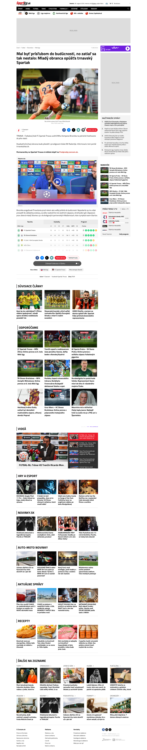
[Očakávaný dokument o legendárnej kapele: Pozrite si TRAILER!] (26, 524)
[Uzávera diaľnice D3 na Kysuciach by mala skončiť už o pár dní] (26, 558)
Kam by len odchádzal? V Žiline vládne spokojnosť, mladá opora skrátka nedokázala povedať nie (29, 314)
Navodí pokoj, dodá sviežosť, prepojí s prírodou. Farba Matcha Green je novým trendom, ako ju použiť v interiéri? (26, 717)
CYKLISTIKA (53, 8)
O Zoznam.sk (20, 729)
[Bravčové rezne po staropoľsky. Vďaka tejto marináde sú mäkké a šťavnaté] (26, 632)
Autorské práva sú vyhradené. (111, 736)
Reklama (48, 729)
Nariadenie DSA (21, 746)
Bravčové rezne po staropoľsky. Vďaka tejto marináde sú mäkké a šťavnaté (25, 644)
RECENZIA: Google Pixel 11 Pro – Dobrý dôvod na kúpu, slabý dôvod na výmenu (25, 499)
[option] (27, 694)
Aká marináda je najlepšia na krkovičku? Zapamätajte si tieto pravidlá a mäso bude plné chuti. (67, 645)
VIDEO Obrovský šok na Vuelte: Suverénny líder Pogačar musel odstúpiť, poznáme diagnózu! (114, 137)
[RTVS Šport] (104, 213)
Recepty (24, 621)
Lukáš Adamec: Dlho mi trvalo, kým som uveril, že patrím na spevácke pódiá (96, 687)
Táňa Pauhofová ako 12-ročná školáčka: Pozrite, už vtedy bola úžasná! (88, 535)
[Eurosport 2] (104, 221)
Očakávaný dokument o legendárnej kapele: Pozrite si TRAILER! (25, 535)
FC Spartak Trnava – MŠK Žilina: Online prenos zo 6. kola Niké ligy (120, 186)
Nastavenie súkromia (22, 738)
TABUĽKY (94, 8)
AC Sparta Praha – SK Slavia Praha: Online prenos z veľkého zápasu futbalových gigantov (120, 178)
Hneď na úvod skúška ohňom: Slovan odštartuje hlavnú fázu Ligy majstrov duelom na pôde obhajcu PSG (116, 130)
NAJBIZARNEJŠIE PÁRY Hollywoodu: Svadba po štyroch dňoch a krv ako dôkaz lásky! (67, 536)
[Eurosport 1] (104, 217)
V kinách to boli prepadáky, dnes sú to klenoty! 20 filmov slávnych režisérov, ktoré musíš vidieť (46, 500)
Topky (18, 666)
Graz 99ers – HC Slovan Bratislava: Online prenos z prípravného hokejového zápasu (120, 201)
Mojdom (19, 696)
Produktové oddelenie (80, 733)
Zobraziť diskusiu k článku (62, 263)
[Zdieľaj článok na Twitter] (73, 130)
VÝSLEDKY (84, 8)
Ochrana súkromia (21, 735)
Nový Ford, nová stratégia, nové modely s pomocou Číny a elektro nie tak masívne (67, 571)
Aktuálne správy (30, 584)
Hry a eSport (27, 476)
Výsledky (57, 222)
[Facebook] (103, 730)
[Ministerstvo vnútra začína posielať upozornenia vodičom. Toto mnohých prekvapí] (88, 558)
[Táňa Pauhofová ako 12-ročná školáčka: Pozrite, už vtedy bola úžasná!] (88, 524)
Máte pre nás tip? (79, 743)
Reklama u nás (49, 733)
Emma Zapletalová (95, 13)
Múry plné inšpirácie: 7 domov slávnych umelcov (119, 716)
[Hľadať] (128, 9)
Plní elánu (114, 666)
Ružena (94, 3)
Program (84, 222)
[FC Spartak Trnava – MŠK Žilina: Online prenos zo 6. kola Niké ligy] (104, 186)
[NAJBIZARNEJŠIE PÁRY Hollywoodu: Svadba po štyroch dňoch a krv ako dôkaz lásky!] (67, 524)
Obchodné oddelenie (79, 735)
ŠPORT (20, 8)
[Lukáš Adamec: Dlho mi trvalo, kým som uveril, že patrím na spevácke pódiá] (97, 675)
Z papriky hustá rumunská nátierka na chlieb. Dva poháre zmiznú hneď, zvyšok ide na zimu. (88, 644)
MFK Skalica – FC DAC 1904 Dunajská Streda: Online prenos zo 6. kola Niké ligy (120, 193)
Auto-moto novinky (33, 547)
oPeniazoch (44, 666)
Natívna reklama (50, 746)
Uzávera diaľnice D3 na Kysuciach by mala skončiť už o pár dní (24, 570)
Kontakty (77, 729)
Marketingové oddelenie (81, 741)
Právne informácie (21, 733)
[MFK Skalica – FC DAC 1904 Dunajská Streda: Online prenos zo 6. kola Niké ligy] (104, 193)
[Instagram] (106, 730)
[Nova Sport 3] (104, 226)
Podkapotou (68, 696)
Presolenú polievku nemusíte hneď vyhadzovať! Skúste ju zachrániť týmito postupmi (73, 687)
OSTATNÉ (74, 8)
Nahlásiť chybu (73, 258)
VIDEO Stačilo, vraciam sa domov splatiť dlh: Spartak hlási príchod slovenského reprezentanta (83, 314)
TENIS (44, 8)
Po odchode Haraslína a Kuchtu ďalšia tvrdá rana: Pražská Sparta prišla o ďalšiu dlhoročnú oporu (116, 144)
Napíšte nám (20, 743)
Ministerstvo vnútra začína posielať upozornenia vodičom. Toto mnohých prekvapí (87, 571)
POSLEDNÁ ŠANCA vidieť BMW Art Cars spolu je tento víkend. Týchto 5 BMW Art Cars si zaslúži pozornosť (46, 572)
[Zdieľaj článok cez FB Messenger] (69, 130)
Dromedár (114, 696)
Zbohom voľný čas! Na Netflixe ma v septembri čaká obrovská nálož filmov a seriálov (87, 499)
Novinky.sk (26, 512)
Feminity (90, 696)
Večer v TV (125, 209)
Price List (47, 743)
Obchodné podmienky (51, 738)
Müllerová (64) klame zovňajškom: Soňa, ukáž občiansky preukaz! (46, 535)
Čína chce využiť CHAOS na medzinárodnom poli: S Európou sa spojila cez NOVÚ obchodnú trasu (25, 607)
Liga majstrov (45, 13)
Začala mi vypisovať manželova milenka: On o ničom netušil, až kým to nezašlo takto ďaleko (96, 717)
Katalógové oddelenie (80, 738)
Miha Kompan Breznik (75, 270)
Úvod (18, 48)
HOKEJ (28, 8)
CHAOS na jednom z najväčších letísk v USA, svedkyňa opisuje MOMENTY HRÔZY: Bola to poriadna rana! (46, 608)
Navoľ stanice (107, 234)
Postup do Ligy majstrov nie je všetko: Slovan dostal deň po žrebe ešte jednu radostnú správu (116, 152)
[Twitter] (110, 730)
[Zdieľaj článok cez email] (78, 130)
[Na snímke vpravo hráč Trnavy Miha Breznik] (57, 93)
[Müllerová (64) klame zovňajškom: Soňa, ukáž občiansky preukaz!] (46, 524)
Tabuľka (30, 222)
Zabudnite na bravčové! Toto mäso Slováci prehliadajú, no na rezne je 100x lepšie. (46, 644)
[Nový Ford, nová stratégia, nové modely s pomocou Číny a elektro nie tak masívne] (67, 558)
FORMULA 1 (64, 8)
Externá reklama (50, 735)
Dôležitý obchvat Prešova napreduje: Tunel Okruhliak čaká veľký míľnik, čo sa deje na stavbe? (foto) (50, 687)
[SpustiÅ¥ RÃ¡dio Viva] (115, 47)
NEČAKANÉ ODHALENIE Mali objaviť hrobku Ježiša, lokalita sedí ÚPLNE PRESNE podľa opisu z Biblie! (87, 608)
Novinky (43, 696)
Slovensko (30, 48)
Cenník (47, 741)
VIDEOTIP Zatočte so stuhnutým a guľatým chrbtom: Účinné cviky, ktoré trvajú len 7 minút (120, 687)
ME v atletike (78, 13)
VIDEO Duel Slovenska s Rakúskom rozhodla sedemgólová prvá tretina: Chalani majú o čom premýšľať (115, 123)
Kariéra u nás (20, 741)
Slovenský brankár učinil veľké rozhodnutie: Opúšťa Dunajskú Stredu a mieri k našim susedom (57, 314)
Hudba (89, 666)
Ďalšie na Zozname (32, 660)
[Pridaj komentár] (83, 130)
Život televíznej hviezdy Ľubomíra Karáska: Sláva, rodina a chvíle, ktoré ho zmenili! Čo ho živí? (25, 687)
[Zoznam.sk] (107, 740)
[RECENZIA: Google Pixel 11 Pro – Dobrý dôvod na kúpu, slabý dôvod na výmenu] (26, 487)
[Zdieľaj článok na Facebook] (64, 130)
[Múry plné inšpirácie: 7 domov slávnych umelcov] (120, 705)
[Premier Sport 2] (104, 230)
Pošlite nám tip (91, 130)
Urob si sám (68, 666)
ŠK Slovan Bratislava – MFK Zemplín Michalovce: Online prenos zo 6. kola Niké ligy (118, 170)
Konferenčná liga (62, 13)
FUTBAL (35, 8)
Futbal (23, 48)
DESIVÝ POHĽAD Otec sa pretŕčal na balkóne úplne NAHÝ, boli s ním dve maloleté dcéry (67, 607)
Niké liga (32, 13)
